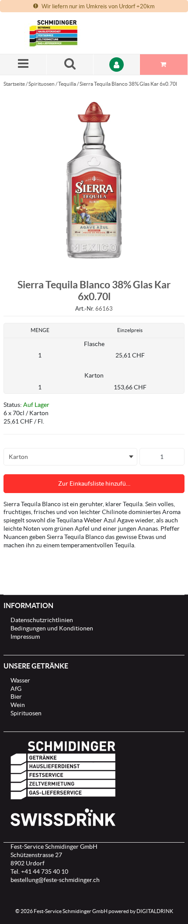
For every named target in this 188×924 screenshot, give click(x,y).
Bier (16, 696)
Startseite (14, 84)
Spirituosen (41, 84)
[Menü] (23, 64)
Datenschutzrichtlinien (41, 619)
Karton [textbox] (18, 456)
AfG (15, 688)
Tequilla (67, 84)
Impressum (25, 636)
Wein (17, 704)
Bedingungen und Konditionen (51, 628)
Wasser (20, 680)
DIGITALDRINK (154, 911)
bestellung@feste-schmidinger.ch (55, 879)
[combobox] (70, 456)
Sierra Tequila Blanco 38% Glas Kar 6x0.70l (128, 84)
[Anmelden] (117, 64)
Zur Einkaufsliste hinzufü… (94, 483)
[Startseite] (65, 33)
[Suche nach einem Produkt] (70, 64)
